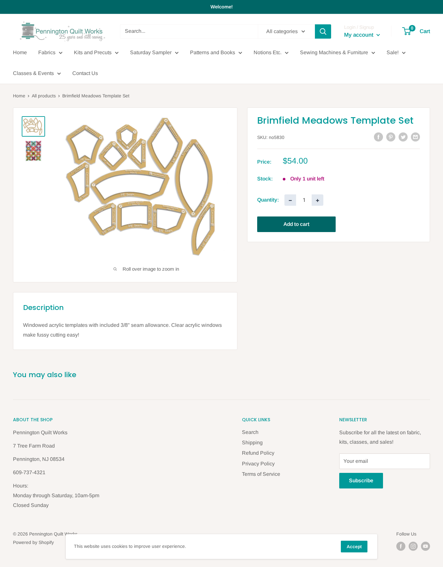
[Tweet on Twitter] (403, 137)
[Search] (323, 31)
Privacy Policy (258, 463)
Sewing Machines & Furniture (334, 52)
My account (359, 35)
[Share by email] (415, 137)
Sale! (393, 52)
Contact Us (85, 73)
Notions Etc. (267, 52)
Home (20, 52)
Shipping (252, 442)
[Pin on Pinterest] (390, 137)
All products (44, 95)
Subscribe (361, 480)
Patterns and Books (212, 52)
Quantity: (268, 200)
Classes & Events (33, 73)
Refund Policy (258, 453)
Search (250, 432)
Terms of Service (261, 474)
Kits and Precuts (93, 52)
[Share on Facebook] (378, 137)
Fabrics (46, 52)
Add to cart (296, 224)
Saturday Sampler (151, 52)
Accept (354, 546)
